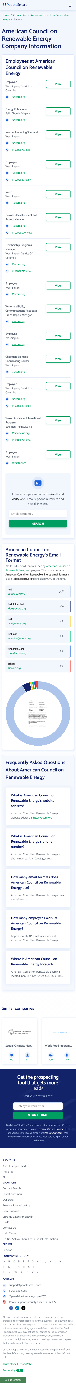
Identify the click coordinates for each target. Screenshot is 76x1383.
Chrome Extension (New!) (18, 1216)
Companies (20, 15)
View (58, 84)
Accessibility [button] (9, 1370)
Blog (5, 1177)
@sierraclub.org (21, 433)
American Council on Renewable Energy (35, 17)
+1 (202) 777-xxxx (21, 150)
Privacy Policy (63, 1129)
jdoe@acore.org (17, 609)
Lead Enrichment (13, 1194)
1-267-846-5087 (18, 1290)
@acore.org (18, 97)
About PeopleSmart (14, 1166)
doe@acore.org (16, 594)
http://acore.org (42, 817)
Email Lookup (11, 1211)
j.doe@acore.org (17, 653)
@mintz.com (19, 463)
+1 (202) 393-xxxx (21, 180)
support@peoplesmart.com (25, 1285)
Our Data (8, 1199)
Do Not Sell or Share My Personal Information (30, 1239)
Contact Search (12, 1188)
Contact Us (9, 1227)
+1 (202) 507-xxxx (22, 233)
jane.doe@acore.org (19, 638)
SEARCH (38, 523)
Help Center (10, 1233)
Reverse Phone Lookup (16, 1205)
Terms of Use (44, 1129)
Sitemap (7, 1250)
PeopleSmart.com (53, 1133)
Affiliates (8, 1171)
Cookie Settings (13, 1380)
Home (5, 15)
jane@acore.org (17, 623)
